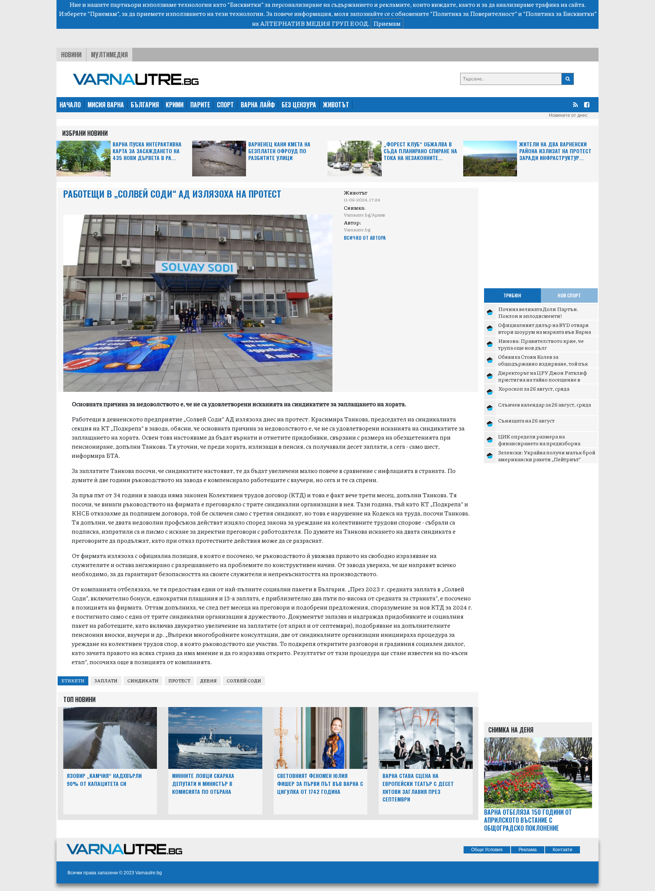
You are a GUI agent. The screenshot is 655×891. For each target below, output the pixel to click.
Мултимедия (109, 54)
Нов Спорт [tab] (569, 295)
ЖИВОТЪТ (336, 104)
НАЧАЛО (70, 104)
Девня (208, 680)
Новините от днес (568, 115)
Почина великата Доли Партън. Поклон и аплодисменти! (538, 312)
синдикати (142, 680)
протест (179, 680)
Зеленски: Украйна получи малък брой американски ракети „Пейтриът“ (546, 455)
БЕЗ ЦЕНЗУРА (299, 104)
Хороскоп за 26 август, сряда (533, 388)
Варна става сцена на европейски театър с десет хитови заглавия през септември (418, 787)
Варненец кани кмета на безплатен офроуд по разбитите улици (279, 151)
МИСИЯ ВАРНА (106, 104)
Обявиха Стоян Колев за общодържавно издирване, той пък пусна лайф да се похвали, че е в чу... (543, 363)
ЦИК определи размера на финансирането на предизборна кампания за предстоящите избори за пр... (545, 446)
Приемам (387, 23)
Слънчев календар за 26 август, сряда (544, 404)
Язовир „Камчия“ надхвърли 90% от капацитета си (104, 779)
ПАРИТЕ (200, 104)
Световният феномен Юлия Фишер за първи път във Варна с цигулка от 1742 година (320, 783)
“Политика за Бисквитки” (560, 13)
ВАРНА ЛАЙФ (258, 104)
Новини (71, 54)
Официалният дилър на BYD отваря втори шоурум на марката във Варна (544, 328)
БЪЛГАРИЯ (145, 104)
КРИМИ (174, 104)
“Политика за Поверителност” (473, 13)
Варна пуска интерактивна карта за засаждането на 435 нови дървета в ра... (147, 151)
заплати (106, 680)
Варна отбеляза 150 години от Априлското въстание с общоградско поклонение (528, 820)
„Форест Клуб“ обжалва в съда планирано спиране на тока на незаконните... (420, 151)
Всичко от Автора (365, 237)
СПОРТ (225, 104)
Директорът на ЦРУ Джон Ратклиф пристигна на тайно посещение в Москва (542, 379)
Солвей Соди (244, 680)
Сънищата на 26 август (526, 420)
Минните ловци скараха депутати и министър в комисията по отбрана (203, 783)
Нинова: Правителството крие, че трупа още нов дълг (541, 344)
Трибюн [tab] (512, 295)
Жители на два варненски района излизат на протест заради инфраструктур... (555, 151)
